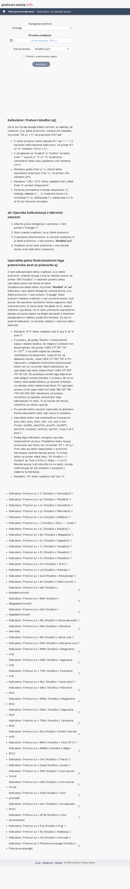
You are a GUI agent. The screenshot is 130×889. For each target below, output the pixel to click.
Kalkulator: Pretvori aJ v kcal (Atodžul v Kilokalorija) (41, 575)
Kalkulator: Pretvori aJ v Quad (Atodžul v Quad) (38, 765)
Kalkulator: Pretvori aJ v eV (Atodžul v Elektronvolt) (41, 581)
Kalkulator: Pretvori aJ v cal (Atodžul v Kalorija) (38, 569)
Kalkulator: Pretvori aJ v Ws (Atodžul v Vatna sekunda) (43, 620)
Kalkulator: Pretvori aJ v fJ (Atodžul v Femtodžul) (39, 493)
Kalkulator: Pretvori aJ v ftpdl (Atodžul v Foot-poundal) (38, 795)
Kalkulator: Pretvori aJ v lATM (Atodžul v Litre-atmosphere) (38, 817)
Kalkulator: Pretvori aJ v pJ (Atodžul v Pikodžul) (38, 499)
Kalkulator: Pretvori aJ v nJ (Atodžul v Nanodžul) (39, 505)
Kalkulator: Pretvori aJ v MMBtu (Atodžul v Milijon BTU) (40, 751)
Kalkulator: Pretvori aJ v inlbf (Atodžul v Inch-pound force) (41, 784)
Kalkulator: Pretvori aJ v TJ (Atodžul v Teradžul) (39, 546)
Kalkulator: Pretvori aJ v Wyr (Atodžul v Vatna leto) (41, 681)
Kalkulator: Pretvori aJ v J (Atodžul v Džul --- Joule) (41, 523)
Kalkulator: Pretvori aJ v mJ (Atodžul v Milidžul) (38, 517)
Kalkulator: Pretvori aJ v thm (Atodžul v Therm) (38, 759)
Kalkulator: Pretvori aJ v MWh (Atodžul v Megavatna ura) (41, 651)
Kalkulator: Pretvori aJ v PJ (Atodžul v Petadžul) (39, 552)
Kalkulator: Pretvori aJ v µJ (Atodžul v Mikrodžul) (39, 511)
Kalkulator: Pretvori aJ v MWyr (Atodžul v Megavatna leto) (42, 701)
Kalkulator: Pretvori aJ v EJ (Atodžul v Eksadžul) (39, 558)
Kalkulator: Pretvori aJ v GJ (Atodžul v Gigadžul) (39, 540)
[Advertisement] (41, 94)
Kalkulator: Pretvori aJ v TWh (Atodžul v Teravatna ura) (40, 673)
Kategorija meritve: (40, 23)
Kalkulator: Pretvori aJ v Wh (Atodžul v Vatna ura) (40, 637)
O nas (38, 862)
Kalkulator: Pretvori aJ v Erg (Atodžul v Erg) (36, 825)
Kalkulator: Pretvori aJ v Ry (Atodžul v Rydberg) (38, 831)
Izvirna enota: (22, 49)
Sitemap (58, 862)
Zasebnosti (47, 862)
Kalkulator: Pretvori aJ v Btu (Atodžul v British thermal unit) (43, 734)
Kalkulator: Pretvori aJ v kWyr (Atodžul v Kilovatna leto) (40, 690)
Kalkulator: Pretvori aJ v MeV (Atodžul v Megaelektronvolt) (34, 601)
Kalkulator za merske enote (54, 11)
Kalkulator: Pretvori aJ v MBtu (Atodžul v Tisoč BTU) (42, 742)
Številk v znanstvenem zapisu (41, 56)
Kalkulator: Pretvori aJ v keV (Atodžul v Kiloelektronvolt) (33, 590)
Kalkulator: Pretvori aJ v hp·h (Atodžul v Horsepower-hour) (42, 806)
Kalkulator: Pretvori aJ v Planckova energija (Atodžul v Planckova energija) (42, 846)
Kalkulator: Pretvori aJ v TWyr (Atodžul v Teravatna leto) (41, 723)
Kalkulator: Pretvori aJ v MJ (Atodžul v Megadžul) (40, 534)
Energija (30, 227)
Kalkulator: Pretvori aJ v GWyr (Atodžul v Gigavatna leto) (41, 712)
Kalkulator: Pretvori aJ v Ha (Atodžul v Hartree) (38, 837)
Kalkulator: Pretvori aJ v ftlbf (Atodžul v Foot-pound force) (41, 773)
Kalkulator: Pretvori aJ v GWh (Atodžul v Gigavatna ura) (40, 662)
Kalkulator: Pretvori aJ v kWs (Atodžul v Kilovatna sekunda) (40, 629)
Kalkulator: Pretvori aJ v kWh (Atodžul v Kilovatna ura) (43, 643)
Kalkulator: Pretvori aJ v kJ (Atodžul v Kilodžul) (38, 528)
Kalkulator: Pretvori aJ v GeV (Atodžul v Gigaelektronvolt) (33, 612)
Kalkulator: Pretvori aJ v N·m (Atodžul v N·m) (37, 564)
